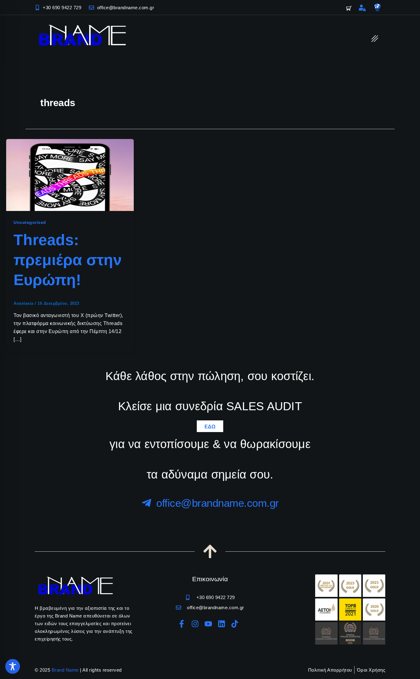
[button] (375, 38)
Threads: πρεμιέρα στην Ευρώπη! (68, 259)
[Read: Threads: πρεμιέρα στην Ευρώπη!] (70, 174)
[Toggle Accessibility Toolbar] (13, 666)
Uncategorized (30, 222)
